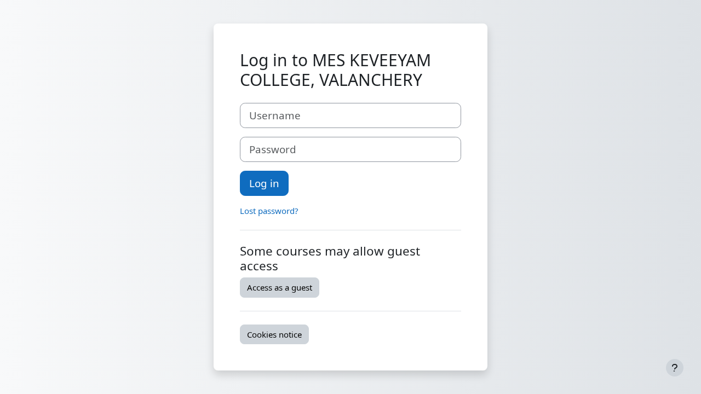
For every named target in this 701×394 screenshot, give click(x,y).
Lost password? (269, 210)
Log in (264, 183)
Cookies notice (274, 334)
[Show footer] (674, 367)
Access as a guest (279, 287)
